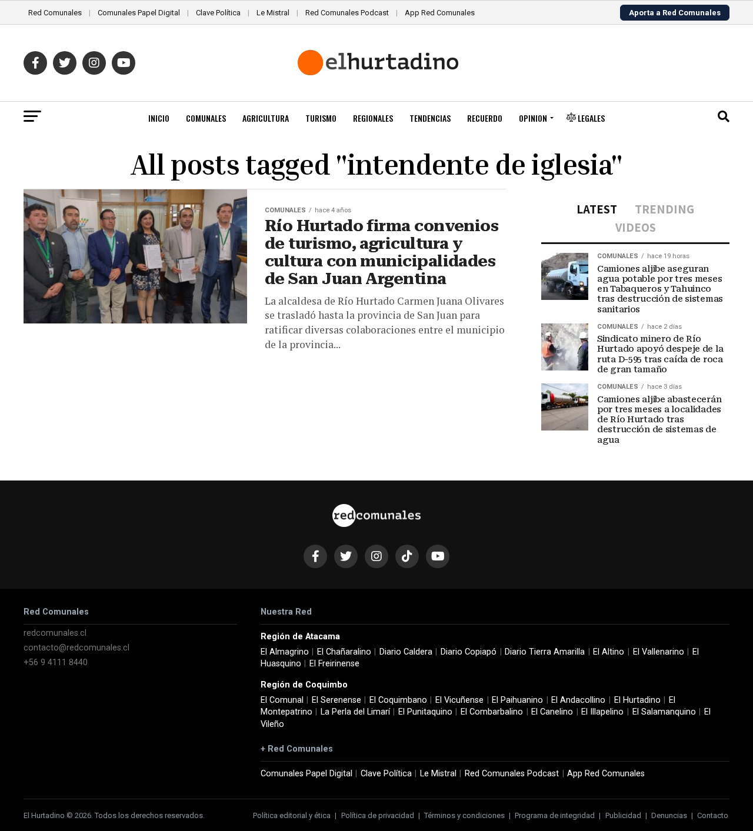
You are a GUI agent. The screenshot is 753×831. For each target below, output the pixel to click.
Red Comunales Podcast (347, 12)
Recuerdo (484, 118)
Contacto (712, 815)
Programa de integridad (555, 815)
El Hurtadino (637, 700)
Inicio (158, 118)
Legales (590, 118)
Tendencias (430, 118)
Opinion (533, 118)
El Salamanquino (664, 712)
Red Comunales (55, 12)
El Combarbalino (492, 712)
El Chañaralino (344, 652)
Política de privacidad (377, 815)
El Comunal (282, 700)
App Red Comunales (440, 12)
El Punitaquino (425, 712)
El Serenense (336, 700)
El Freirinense (334, 664)
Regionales (373, 118)
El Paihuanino (517, 700)
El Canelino (552, 712)
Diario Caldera (405, 652)
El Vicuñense (459, 700)
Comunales (206, 118)
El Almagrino (285, 652)
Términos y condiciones (464, 815)
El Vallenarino (658, 652)
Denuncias (669, 815)
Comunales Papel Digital (139, 12)
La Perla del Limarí (355, 712)
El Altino (608, 652)
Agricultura (265, 118)
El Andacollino (578, 700)
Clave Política (218, 12)
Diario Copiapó (469, 652)
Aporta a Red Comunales (675, 12)
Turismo (320, 118)
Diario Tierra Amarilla (545, 652)
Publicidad (623, 815)
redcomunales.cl (55, 633)
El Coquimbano (398, 700)
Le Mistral (272, 12)
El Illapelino (602, 712)
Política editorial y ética (292, 815)
